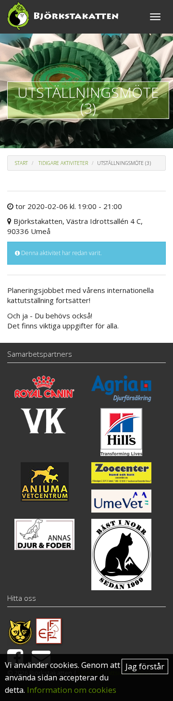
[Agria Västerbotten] (121, 388)
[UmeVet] (121, 501)
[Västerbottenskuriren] (44, 420)
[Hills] (121, 432)
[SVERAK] (20, 631)
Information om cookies (71, 690)
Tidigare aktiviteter (63, 163)
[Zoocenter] (121, 472)
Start (21, 163)
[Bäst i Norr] (121, 554)
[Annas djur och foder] (44, 534)
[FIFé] (49, 631)
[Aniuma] (44, 482)
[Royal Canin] (44, 386)
